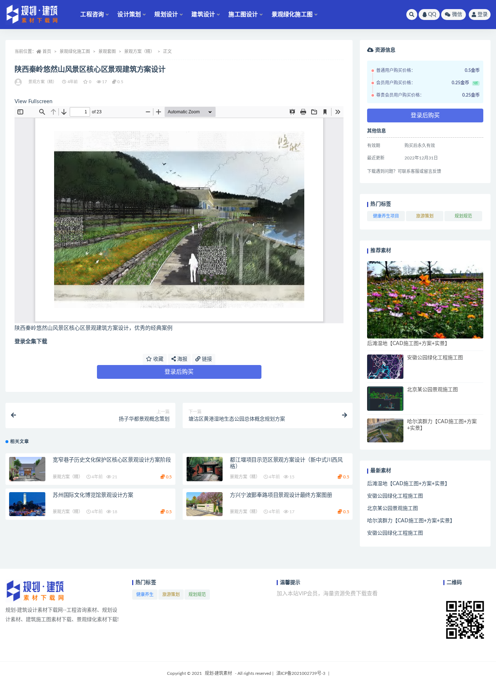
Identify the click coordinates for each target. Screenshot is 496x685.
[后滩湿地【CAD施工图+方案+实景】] (425, 300)
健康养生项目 (386, 216)
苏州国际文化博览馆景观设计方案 (93, 495)
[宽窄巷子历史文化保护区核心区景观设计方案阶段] (27, 469)
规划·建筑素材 (218, 673)
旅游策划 (425, 216)
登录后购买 (179, 372)
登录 (482, 14)
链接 (206, 359)
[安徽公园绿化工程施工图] (385, 366)
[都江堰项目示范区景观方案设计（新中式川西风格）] (204, 469)
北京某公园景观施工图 (432, 389)
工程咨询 (92, 14)
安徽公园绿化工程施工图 (435, 357)
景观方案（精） (139, 51)
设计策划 (129, 14)
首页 (46, 51)
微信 (457, 14)
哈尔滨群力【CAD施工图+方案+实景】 (411, 520)
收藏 (157, 359)
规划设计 (166, 14)
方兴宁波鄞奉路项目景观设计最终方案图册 (281, 495)
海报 (181, 359)
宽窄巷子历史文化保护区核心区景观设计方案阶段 (112, 460)
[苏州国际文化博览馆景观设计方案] (27, 504)
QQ (432, 14)
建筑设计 (203, 14)
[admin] (19, 82)
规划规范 (463, 216)
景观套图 (107, 51)
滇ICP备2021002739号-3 (300, 673)
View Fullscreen (33, 101)
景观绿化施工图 (292, 14)
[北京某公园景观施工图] (385, 398)
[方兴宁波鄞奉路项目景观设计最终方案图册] (204, 504)
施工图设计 (243, 14)
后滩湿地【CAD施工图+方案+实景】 (408, 343)
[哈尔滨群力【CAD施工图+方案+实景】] (385, 430)
